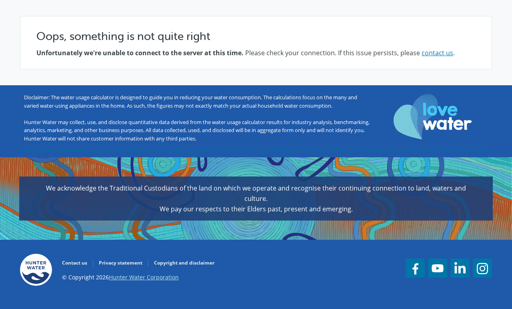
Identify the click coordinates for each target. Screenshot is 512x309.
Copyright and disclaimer (184, 262)
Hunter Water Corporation (144, 277)
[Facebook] (415, 268)
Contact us (74, 262)
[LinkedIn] (460, 268)
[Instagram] (482, 268)
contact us (437, 52)
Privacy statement (120, 262)
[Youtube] (437, 268)
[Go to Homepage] (36, 271)
